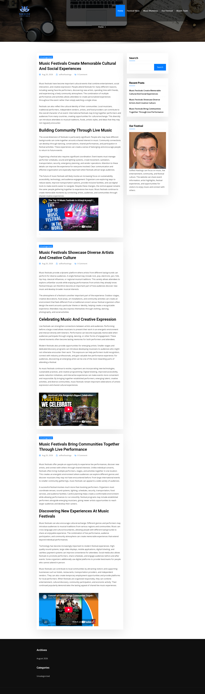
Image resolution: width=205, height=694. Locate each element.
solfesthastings (65, 74)
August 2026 (42, 658)
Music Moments (150, 10)
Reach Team (182, 10)
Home (120, 10)
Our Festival (167, 10)
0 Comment (82, 74)
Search (133, 58)
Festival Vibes (133, 10)
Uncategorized (46, 57)
